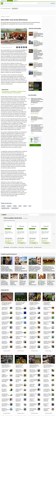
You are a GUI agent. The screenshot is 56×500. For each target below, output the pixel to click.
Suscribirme (35, 145)
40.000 (45, 238)
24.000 (33, 238)
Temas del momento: (7, 8)
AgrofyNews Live (15, 8)
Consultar (9, 243)
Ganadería (8, 16)
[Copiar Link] (26, 47)
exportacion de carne (5, 208)
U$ (6, 238)
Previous (1, 233)
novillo (20, 206)
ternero (25, 206)
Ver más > (38, 80)
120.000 (21, 238)
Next (54, 233)
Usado (6, 230)
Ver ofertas (25, 218)
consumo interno (15, 208)
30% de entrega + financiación (8, 241)
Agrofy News (3, 16)
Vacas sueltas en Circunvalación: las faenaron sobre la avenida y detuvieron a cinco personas (14, 92)
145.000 (9, 238)
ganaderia (9, 206)
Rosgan (2, 25)
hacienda (3, 206)
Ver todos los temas (6, 350)
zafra (30, 206)
